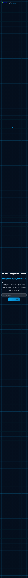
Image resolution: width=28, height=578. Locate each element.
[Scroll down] (14, 305)
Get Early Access (14, 299)
